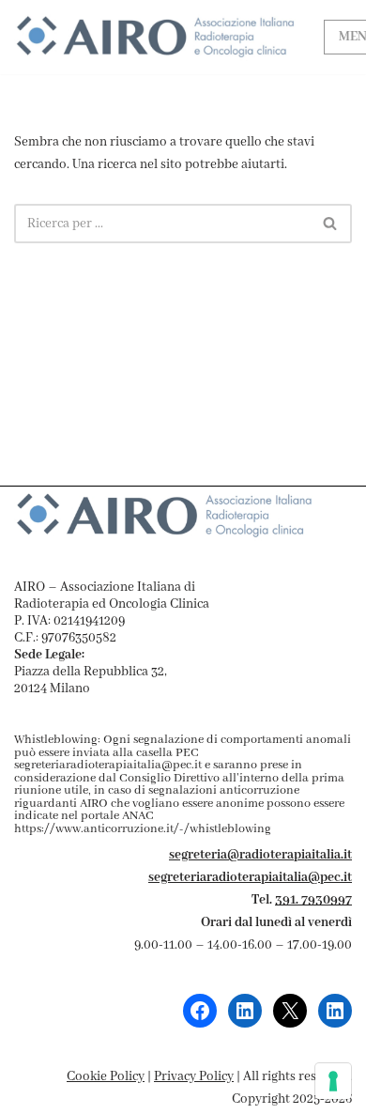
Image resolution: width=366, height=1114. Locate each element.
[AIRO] (155, 37)
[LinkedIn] (245, 1011)
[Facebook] (200, 1011)
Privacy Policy (194, 1076)
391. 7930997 (313, 899)
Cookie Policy (106, 1076)
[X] (290, 1011)
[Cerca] (331, 223)
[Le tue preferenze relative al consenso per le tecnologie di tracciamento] (333, 1081)
